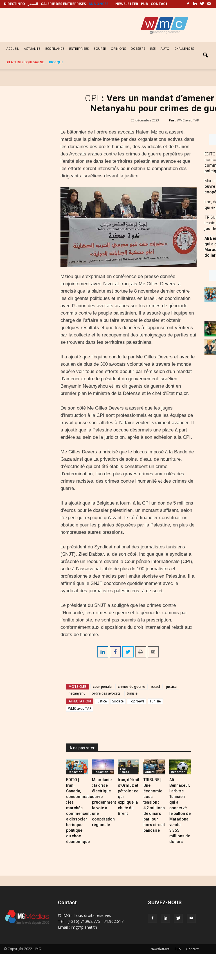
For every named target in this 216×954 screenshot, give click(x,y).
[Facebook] (188, 4)
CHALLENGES (184, 48)
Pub (178, 949)
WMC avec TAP (188, 120)
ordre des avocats (106, 693)
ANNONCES (98, 3)
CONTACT (159, 3)
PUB (144, 3)
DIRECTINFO (14, 3)
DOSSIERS (138, 48)
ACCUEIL (12, 48)
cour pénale (102, 686)
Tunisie (155, 701)
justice (171, 686)
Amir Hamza (124, 770)
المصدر (33, 3)
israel (155, 686)
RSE (153, 48)
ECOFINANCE (54, 48)
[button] (205, 55)
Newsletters (159, 949)
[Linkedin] (195, 4)
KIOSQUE (56, 62)
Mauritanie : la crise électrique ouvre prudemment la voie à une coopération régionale (104, 802)
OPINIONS (118, 48)
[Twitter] (202, 4)
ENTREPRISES (79, 48)
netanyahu (77, 693)
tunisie (132, 693)
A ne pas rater (81, 748)
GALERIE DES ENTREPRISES (63, 3)
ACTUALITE (32, 48)
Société (118, 701)
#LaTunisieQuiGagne (25, 62)
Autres (150, 772)
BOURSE (100, 48)
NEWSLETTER (126, 3)
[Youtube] (209, 4)
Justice (102, 701)
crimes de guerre (131, 686)
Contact (192, 949)
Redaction (75, 772)
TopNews (136, 701)
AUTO (165, 48)
